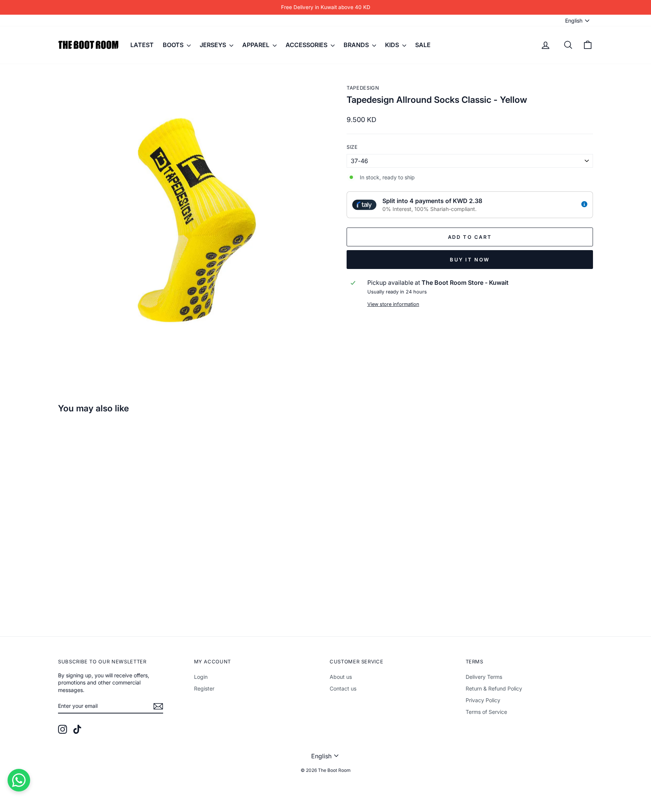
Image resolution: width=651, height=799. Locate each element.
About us (341, 677)
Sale (423, 45)
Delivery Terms (484, 677)
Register (204, 688)
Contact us (343, 688)
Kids (392, 45)
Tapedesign (363, 88)
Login (201, 677)
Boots (174, 45)
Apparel (256, 45)
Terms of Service (486, 712)
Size (352, 147)
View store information (393, 304)
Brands (357, 45)
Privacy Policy (483, 700)
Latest (142, 45)
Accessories (307, 45)
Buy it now (470, 260)
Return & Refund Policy (494, 688)
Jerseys (214, 45)
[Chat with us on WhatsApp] (19, 780)
